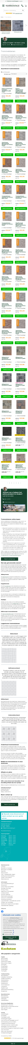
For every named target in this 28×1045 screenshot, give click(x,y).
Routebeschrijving (6, 830)
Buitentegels (4, 960)
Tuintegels (4, 971)
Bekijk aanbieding (7, 127)
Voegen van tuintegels (7, 902)
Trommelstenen (5, 985)
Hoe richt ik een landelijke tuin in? (10, 1020)
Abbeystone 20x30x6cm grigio (7, 385)
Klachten (3, 871)
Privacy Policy (4, 889)
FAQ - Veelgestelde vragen (8, 874)
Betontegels (4, 958)
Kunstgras (3, 1015)
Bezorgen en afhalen (6, 869)
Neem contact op (9, 559)
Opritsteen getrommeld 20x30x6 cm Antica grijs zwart (7, 117)
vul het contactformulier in (15, 555)
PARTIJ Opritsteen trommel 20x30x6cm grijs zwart (7, 90)
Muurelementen (5, 994)
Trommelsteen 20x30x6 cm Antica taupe (7, 224)
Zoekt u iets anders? (6, 877)
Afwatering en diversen (7, 1005)
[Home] (12, 5)
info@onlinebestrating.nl (17, 44)
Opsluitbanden (5, 997)
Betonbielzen (4, 995)
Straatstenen (4, 983)
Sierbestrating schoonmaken (8, 1022)
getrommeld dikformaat (8, 613)
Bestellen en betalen (6, 868)
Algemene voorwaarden (7, 891)
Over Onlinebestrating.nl (7, 883)
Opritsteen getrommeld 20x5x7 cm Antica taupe (21, 171)
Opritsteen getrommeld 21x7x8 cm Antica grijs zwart (20, 305)
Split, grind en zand (6, 1008)
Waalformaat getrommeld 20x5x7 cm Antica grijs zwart (21, 224)
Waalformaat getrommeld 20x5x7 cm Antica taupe (21, 251)
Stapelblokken (5, 1000)
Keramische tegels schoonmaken (10, 904)
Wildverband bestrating (7, 989)
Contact (3, 866)
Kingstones (4, 991)
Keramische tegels (6, 961)
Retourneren (4, 872)
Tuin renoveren (5, 1029)
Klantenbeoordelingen (7, 896)
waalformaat (15, 603)
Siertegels (3, 964)
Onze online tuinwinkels (7, 886)
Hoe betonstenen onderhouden (9, 1025)
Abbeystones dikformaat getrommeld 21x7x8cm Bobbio (20, 439)
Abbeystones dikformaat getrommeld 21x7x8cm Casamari (5, 466)
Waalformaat (4, 988)
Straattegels (4, 967)
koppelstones (7, 586)
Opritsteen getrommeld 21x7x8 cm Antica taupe (20, 332)
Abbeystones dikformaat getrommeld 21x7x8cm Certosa (21, 466)
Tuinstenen (4, 986)
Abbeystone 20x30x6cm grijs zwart (20, 385)
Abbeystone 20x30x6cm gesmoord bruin (6, 358)
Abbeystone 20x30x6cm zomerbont (19, 412)
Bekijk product (7, 101)
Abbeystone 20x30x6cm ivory (6, 412)
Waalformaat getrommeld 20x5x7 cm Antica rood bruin (7, 251)
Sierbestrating (4, 980)
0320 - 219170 (6, 826)
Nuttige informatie (6, 888)
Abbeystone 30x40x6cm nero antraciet (6, 439)
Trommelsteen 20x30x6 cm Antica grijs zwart (7, 197)
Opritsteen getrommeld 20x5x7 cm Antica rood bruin (7, 171)
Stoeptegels (4, 966)
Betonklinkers (4, 975)
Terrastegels (4, 969)
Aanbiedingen (4, 1014)
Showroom (4, 885)
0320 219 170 (5, 555)
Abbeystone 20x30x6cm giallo (20, 358)
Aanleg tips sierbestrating (7, 876)
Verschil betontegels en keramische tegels (12, 1028)
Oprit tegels (4, 1009)
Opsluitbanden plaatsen (7, 905)
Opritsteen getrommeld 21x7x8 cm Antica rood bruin (7, 332)
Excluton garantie (5, 894)
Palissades (3, 998)
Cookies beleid (5, 893)
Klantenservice (5, 879)
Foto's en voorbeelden (7, 897)
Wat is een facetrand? (6, 1031)
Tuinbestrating (5, 973)
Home (2, 17)
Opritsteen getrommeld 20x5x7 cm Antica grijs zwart (21, 144)
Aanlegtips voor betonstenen (8, 1026)
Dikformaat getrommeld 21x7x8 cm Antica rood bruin (20, 278)
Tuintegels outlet (5, 1017)
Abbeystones (5, 576)
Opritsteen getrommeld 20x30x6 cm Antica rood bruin (21, 117)
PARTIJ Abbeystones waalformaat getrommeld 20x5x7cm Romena (21, 90)
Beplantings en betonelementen (9, 1006)
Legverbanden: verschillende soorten (10, 900)
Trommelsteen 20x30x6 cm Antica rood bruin (21, 197)
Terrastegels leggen (6, 1018)
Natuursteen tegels (6, 963)
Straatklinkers (4, 981)
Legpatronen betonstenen (8, 1023)
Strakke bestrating (6, 978)
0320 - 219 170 (7, 44)
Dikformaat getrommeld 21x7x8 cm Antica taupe (7, 305)
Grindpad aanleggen (6, 1033)
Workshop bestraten (6, 899)
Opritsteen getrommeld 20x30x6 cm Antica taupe (7, 144)
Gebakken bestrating (6, 977)
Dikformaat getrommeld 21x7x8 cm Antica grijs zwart (7, 278)
